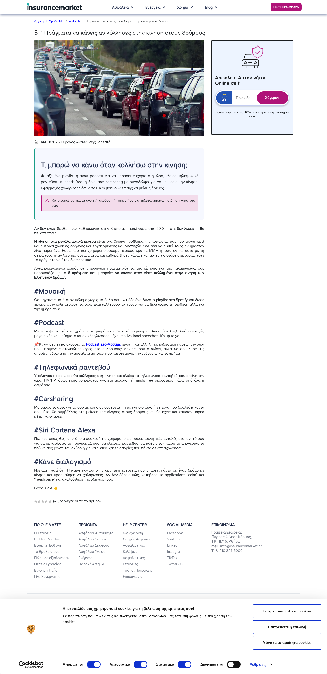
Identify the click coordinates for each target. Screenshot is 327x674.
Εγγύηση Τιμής (45, 570)
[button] (286, 7)
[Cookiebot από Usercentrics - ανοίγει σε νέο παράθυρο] (31, 664)
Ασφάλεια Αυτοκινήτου (97, 533)
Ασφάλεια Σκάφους (94, 545)
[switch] (140, 664)
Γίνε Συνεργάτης (47, 577)
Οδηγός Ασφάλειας (138, 539)
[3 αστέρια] (42, 501)
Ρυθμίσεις (257, 665)
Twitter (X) (175, 564)
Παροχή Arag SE (92, 564)
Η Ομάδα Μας (55, 21)
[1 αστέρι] (35, 501)
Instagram (175, 552)
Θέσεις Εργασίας (47, 564)
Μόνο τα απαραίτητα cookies (287, 642)
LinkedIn (173, 545)
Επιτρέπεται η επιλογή (287, 627)
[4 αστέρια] (46, 501)
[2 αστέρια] (39, 501)
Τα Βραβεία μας (46, 552)
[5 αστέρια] (50, 501)
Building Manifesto (48, 539)
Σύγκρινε (272, 98)
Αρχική (39, 21)
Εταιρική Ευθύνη (47, 545)
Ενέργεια (86, 558)
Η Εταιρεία (43, 533)
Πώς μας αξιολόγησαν (51, 558)
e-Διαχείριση (133, 533)
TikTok (172, 558)
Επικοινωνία (132, 577)
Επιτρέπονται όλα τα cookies (287, 611)
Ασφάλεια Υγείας (92, 552)
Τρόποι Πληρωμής (137, 570)
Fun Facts (74, 21)
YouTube (173, 539)
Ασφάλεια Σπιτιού (93, 539)
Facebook (175, 533)
